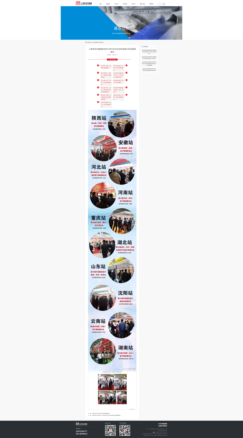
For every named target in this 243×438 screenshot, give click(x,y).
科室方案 (125, 4)
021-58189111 (81, 434)
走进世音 (108, 4)
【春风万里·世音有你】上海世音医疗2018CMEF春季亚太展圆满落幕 (106, 415)
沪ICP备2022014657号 (162, 430)
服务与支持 (142, 4)
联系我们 (151, 4)
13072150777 (81, 431)
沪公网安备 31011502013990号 (160, 432)
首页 (101, 4)
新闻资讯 (133, 4)
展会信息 (101, 42)
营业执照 (165, 435)
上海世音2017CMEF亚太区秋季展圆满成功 (101, 413)
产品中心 (116, 4)
